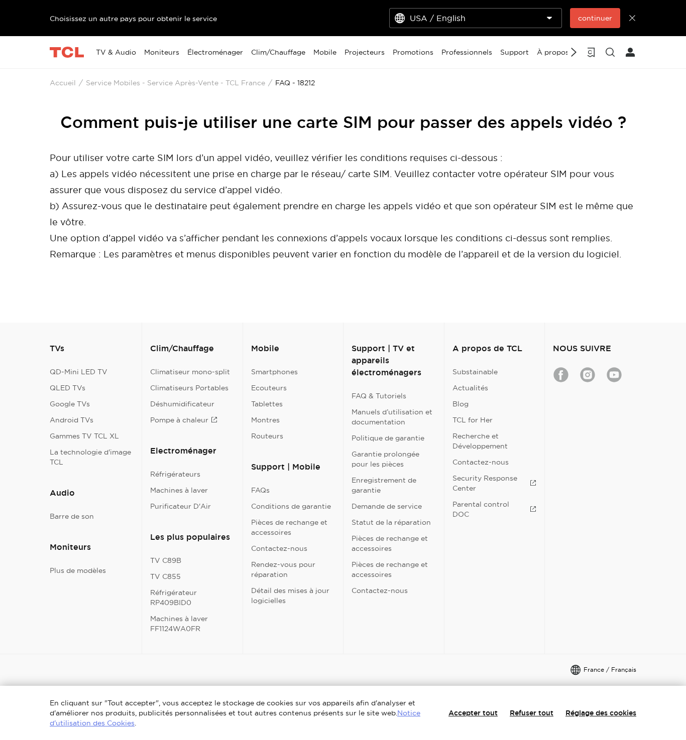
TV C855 (165, 576)
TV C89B (165, 560)
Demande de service (387, 506)
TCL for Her (472, 419)
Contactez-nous (279, 548)
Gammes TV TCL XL (84, 435)
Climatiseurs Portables (189, 387)
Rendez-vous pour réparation (283, 569)
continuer (595, 18)
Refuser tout (531, 712)
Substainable (475, 371)
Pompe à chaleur (179, 419)
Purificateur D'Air (180, 506)
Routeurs (267, 435)
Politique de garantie (388, 437)
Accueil (63, 82)
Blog (460, 403)
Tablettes (267, 403)
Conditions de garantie (291, 506)
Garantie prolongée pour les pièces (385, 459)
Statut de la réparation (391, 522)
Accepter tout (473, 712)
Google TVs (70, 403)
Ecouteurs (269, 387)
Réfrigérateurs (175, 474)
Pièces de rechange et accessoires (289, 527)
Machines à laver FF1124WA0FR (179, 623)
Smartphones (274, 371)
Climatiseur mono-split (190, 371)
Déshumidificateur (182, 403)
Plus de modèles (78, 570)
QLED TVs (67, 387)
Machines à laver (179, 490)
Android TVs (71, 419)
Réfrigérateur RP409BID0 (173, 597)
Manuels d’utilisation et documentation (392, 416)
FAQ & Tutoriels (379, 395)
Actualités (470, 387)
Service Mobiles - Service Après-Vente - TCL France (175, 82)
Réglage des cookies (600, 712)
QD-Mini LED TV (78, 371)
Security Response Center (484, 483)
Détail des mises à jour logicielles (290, 595)
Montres (265, 419)
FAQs (260, 490)
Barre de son (72, 516)
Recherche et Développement (480, 441)
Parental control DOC (480, 509)
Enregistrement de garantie (384, 485)
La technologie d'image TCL (90, 457)
